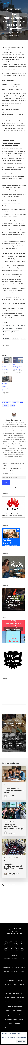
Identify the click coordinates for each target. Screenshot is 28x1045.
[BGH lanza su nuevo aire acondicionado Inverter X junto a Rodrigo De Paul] (18, 360)
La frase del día (20, 989)
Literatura (6, 997)
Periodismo (8, 1002)
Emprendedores (10, 980)
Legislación (12, 858)
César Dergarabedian (14, 33)
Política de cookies (16, 1038)
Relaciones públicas (17, 1006)
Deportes (6, 971)
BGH (21, 402)
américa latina (6, 402)
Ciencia (11, 963)
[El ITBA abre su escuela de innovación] (14, 723)
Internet (21, 984)
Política (18, 858)
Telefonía (20, 1028)
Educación (13, 976)
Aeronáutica (14, 958)
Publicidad (8, 1006)
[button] (25, 3)
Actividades (7, 958)
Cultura (23, 967)
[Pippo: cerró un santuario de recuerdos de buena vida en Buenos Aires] (14, 742)
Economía (6, 976)
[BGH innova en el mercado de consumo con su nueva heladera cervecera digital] (7, 360)
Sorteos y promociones (11, 1019)
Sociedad (18, 9)
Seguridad (19, 1010)
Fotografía (19, 980)
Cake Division (18, 933)
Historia (15, 984)
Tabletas (21, 1019)
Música (13, 997)
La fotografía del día (9, 989)
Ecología (9, 9)
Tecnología (17, 1023)
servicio (12, 405)
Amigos (22, 958)
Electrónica (21, 976)
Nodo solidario (20, 997)
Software (21, 1015)
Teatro (10, 1023)
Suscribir (6, 482)
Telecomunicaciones (10, 1028)
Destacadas (14, 971)
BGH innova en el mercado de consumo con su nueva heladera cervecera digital (6, 368)
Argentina (15, 402)
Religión (8, 1010)
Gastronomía (7, 984)
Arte (6, 963)
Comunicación (15, 967)
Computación (6, 967)
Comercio (20, 963)
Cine (15, 963)
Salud (13, 1010)
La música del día (10, 993)
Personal (15, 1002)
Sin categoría (7, 1015)
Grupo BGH (5, 405)
